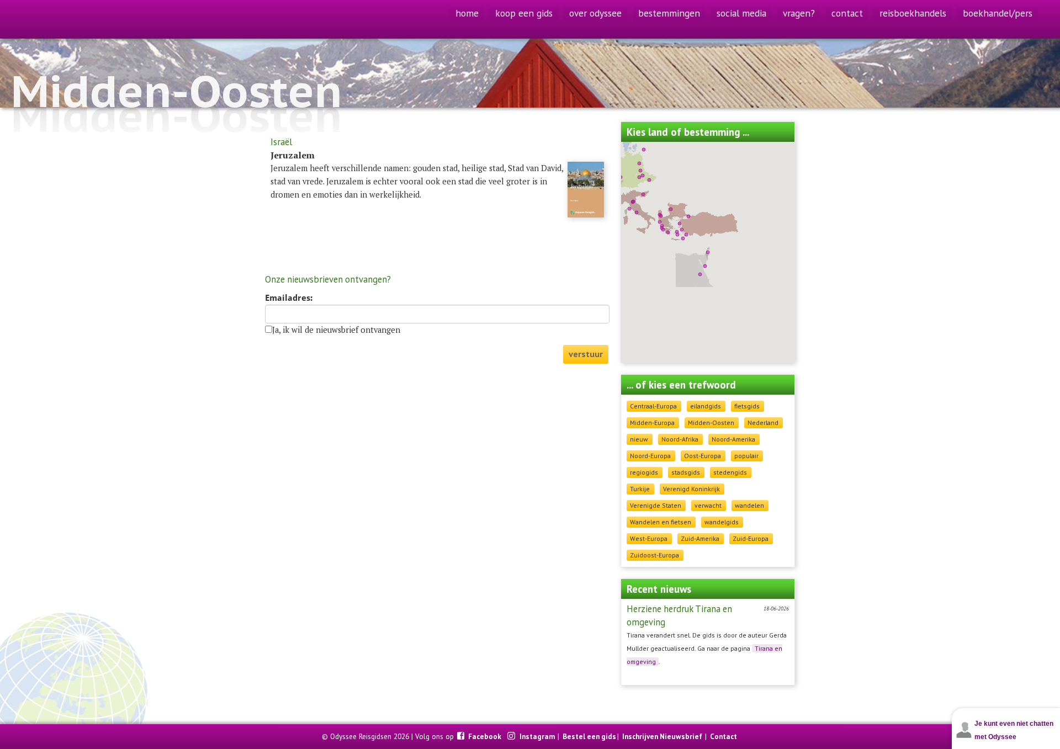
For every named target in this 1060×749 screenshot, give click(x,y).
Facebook (485, 736)
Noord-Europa (650, 455)
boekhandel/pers (997, 13)
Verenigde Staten (655, 505)
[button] (661, 216)
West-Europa (648, 538)
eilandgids (705, 406)
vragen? (799, 13)
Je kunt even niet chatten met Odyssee (1013, 730)
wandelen (749, 505)
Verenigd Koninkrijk (691, 489)
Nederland (763, 422)
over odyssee (595, 13)
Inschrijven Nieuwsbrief (662, 736)
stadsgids (685, 472)
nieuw (639, 439)
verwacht (708, 505)
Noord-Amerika (733, 439)
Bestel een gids (589, 736)
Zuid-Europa (750, 538)
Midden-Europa (652, 422)
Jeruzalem (293, 155)
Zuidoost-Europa (654, 555)
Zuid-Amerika (700, 538)
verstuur (586, 354)
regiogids (644, 472)
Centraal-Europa (653, 406)
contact (847, 13)
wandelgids (721, 522)
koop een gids (524, 13)
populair (746, 455)
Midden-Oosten (711, 422)
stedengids (730, 472)
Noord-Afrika (679, 439)
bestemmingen (669, 13)
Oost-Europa (702, 455)
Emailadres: (288, 298)
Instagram (538, 736)
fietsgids (747, 406)
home (467, 13)
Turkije (640, 489)
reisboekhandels (912, 13)
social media (741, 13)
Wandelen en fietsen (660, 522)
